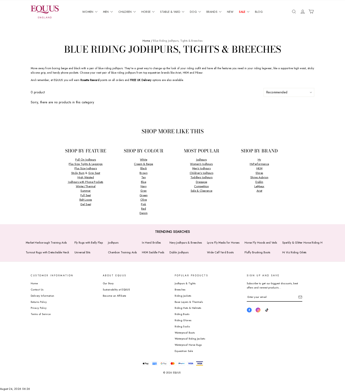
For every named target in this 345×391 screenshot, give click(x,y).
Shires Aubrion (259, 177)
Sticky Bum (78, 173)
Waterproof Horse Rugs (188, 345)
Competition (201, 186)
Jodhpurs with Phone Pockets (85, 182)
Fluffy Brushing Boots (257, 252)
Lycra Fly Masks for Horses (223, 243)
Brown (144, 173)
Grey (143, 191)
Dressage (201, 182)
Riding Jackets (183, 296)
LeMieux (259, 186)
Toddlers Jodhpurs (201, 177)
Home (34, 283)
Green (144, 195)
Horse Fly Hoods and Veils (261, 243)
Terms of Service (41, 314)
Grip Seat (94, 173)
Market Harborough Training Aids (46, 243)
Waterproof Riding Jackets (190, 339)
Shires (259, 173)
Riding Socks (182, 326)
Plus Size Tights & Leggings (85, 164)
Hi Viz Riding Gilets (294, 252)
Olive (143, 200)
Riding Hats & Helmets (188, 308)
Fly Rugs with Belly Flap (88, 243)
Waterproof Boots (185, 333)
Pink (143, 204)
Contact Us (37, 289)
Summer (85, 191)
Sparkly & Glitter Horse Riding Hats (304, 243)
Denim (144, 213)
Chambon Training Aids (122, 252)
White (143, 160)
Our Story (108, 283)
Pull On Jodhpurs (85, 160)
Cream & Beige (143, 164)
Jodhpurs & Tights (185, 283)
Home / (147, 41)
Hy (259, 160)
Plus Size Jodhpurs (85, 168)
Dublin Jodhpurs (179, 252)
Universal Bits (82, 252)
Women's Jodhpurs (201, 164)
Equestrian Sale (184, 351)
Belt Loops (85, 200)
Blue (143, 182)
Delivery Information (42, 296)
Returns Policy (39, 302)
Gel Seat (85, 204)
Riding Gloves (183, 320)
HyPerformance (259, 164)
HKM (259, 168)
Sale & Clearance (201, 191)
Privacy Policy (39, 308)
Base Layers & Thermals (189, 302)
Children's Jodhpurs (201, 173)
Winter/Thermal (86, 186)
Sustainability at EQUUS (116, 289)
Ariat (259, 191)
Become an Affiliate (114, 296)
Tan (143, 177)
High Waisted (85, 177)
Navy (144, 186)
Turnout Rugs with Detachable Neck (47, 252)
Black (143, 168)
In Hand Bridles (151, 243)
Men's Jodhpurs (201, 168)
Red (143, 209)
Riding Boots (182, 314)
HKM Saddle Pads (153, 252)
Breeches (180, 289)
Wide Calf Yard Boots (220, 252)
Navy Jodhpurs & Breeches (186, 243)
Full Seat (85, 195)
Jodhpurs (201, 160)
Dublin (259, 182)
